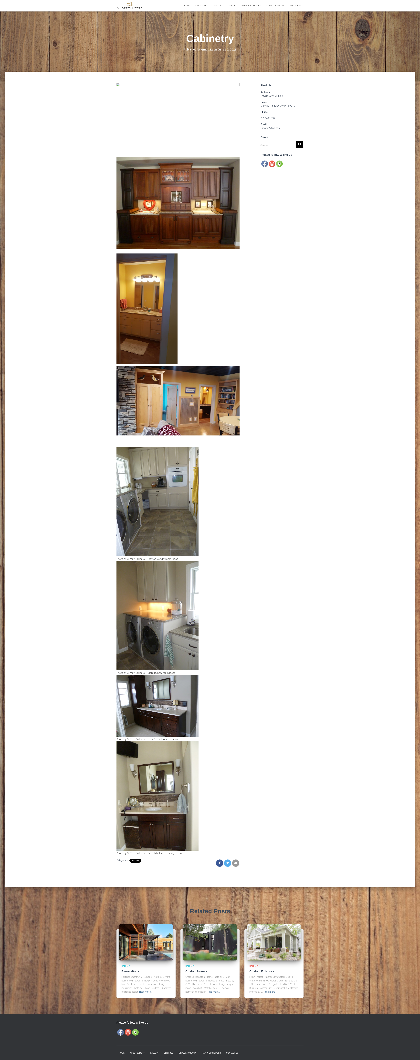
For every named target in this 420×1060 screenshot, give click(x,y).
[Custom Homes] (210, 942)
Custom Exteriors (261, 971)
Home (187, 6)
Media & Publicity (250, 6)
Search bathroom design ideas (165, 853)
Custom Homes (196, 971)
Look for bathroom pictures (163, 739)
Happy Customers (275, 6)
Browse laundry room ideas (163, 558)
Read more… (145, 991)
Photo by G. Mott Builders (130, 558)
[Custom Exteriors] (274, 942)
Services (232, 6)
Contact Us (295, 6)
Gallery (218, 6)
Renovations (130, 971)
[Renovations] (146, 942)
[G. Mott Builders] (129, 6)
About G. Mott (202, 6)
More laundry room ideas (161, 672)
